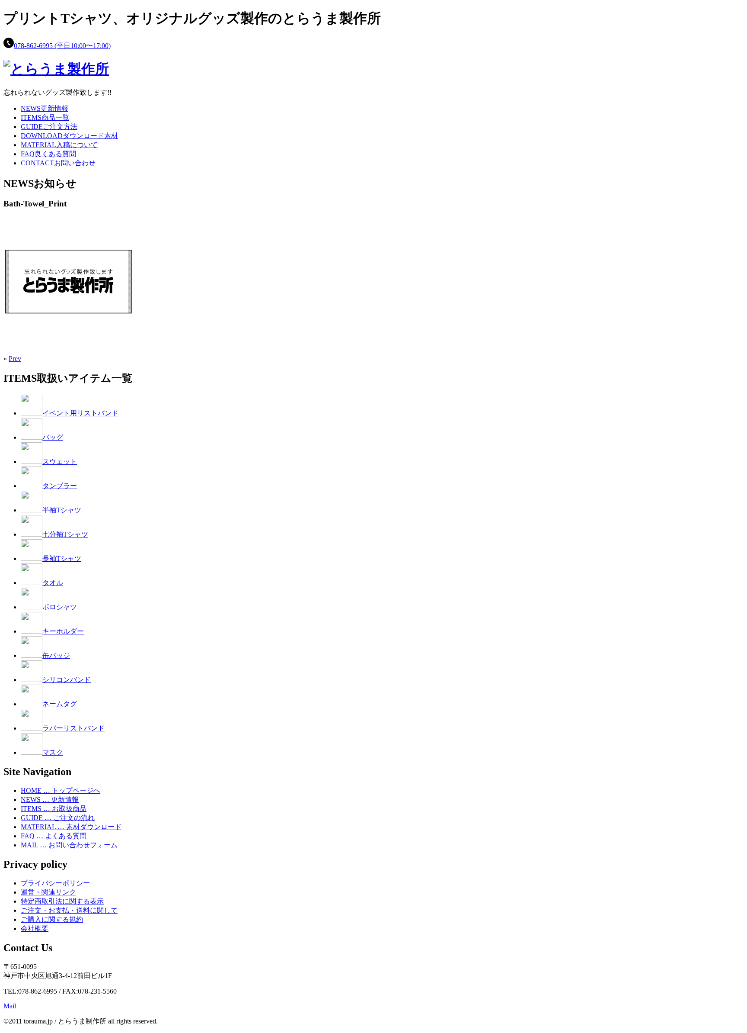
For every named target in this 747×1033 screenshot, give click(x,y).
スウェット (59, 461)
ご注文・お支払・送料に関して (69, 910)
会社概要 (34, 928)
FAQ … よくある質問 (53, 836)
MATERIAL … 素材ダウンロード (71, 826)
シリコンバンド (66, 679)
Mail (9, 1006)
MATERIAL (59, 144)
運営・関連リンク (48, 892)
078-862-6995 (62, 45)
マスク (52, 752)
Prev (15, 358)
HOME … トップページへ (60, 790)
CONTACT (58, 163)
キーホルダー (63, 631)
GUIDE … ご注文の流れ (58, 817)
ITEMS (45, 117)
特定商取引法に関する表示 (62, 901)
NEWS (44, 108)
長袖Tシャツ (61, 558)
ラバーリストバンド (73, 728)
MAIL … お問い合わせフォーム (69, 845)
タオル (52, 582)
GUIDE (49, 126)
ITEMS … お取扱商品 (53, 808)
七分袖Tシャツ (65, 534)
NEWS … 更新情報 (50, 799)
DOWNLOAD (69, 135)
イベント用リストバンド (80, 413)
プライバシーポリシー (55, 883)
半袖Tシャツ (61, 510)
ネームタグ (59, 704)
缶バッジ (56, 655)
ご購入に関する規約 (52, 919)
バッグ (52, 437)
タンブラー (59, 485)
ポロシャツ (59, 607)
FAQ (48, 154)
